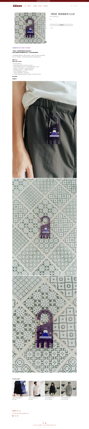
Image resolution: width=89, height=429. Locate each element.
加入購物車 (61, 24)
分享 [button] (52, 28)
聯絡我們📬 (46, 5)
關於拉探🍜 (40, 5)
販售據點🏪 (35, 5)
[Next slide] (46, 28)
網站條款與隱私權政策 (48, 426)
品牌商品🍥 (29, 5)
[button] (72, 6)
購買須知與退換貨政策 (41, 426)
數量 (50, 19)
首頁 (25, 5)
